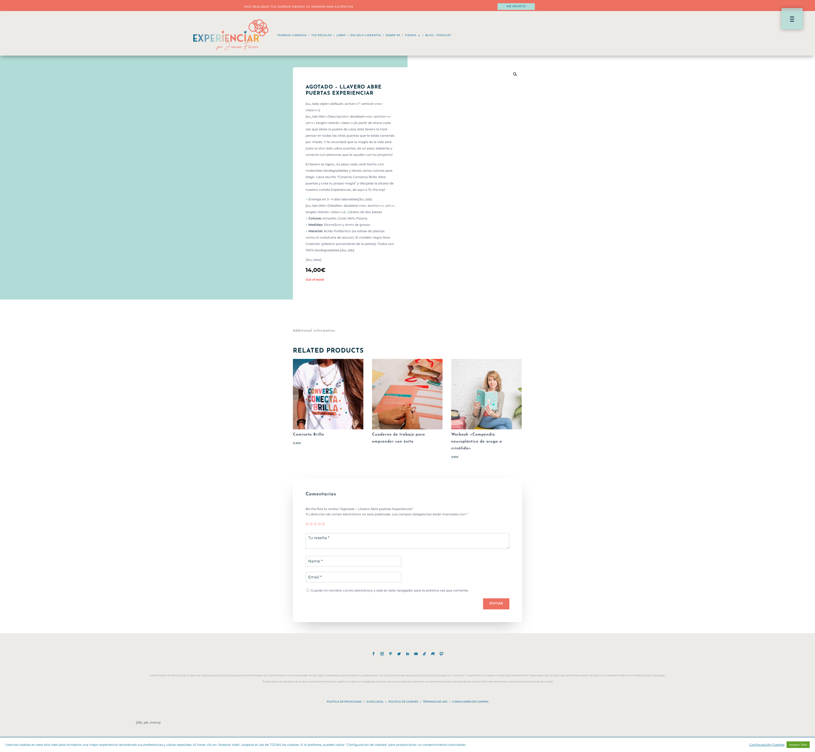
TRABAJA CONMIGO (292, 35)
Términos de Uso (435, 701)
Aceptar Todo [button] (798, 744)
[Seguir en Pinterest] (390, 653)
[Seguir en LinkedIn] (407, 653)
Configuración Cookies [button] (766, 745)
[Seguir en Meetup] (433, 653)
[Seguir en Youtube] (416, 653)
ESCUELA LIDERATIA (365, 35)
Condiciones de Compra (470, 701)
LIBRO (341, 35)
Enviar (496, 603)
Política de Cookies (403, 701)
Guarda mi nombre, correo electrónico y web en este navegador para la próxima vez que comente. (389, 590)
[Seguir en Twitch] (441, 653)
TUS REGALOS (321, 35)
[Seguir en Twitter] (399, 653)
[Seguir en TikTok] (424, 653)
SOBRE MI (393, 35)
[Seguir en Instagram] (382, 653)
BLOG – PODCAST (438, 35)
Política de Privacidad (344, 701)
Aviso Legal (375, 701)
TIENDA (410, 35)
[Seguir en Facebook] (373, 653)
